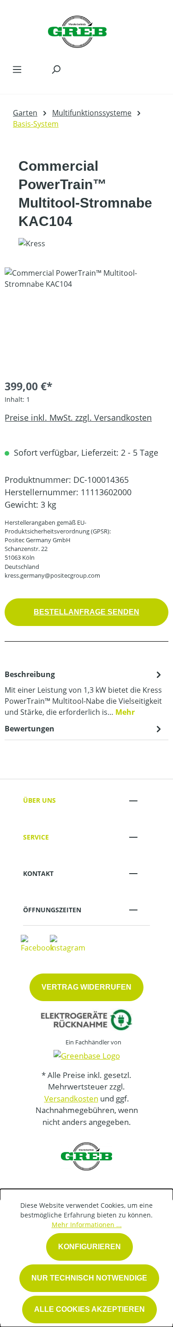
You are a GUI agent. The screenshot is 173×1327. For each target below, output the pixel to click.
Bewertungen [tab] (29, 729)
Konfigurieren (89, 1247)
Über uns (39, 800)
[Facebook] (37, 943)
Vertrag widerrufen (86, 987)
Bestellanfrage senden (86, 612)
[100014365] (86, 319)
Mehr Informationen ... (87, 1224)
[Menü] (17, 69)
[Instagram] (67, 943)
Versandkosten (71, 1098)
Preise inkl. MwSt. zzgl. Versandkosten (78, 417)
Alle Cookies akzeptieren (89, 1309)
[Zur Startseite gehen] (77, 29)
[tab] (84, 693)
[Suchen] (56, 69)
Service (36, 837)
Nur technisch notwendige (89, 1278)
